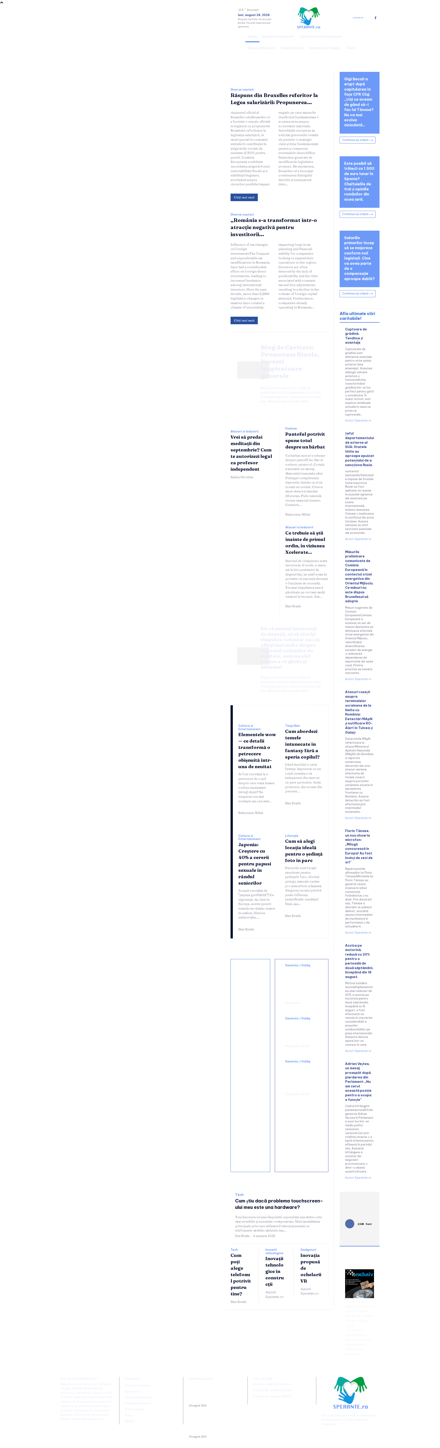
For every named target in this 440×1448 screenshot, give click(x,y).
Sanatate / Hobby (298, 965)
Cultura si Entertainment (249, 727)
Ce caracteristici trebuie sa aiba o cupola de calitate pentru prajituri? (251, 1063)
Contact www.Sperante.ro (271, 1384)
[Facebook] (375, 18)
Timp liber (292, 725)
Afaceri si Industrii (244, 431)
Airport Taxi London (358, 1316)
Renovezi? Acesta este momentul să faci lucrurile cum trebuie (251, 1020)
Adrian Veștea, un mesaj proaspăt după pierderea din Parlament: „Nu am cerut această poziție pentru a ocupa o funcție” (358, 1082)
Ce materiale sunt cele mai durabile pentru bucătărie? (251, 1152)
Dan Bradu (293, 606)
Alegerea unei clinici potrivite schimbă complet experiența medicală (300, 1076)
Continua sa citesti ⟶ (357, 140)
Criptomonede (355, 1344)
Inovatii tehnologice (274, 1251)
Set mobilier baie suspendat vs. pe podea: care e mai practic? (251, 1109)
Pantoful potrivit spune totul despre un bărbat (305, 440)
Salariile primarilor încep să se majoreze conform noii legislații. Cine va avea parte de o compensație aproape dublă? (359, 258)
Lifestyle (291, 835)
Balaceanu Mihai (297, 514)
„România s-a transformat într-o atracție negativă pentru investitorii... (274, 227)
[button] (374, 41)
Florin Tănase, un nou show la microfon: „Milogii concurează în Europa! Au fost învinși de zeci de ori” (359, 846)
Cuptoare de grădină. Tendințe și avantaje (356, 336)
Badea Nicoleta (242, 477)
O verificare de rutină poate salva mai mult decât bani (250, 982)
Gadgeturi (308, 1249)
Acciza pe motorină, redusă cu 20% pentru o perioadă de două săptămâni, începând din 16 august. (359, 961)
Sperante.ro (334, 1419)
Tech (239, 1195)
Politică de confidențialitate (272, 1390)
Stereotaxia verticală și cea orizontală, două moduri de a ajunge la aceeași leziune (300, 983)
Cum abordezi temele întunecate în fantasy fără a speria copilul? (302, 744)
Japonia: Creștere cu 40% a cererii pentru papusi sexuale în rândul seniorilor (254, 864)
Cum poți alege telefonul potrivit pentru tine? (241, 1274)
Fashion (291, 428)
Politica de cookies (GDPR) (272, 1396)
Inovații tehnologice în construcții (274, 1271)
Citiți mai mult (244, 197)
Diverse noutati (242, 89)
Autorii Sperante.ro (274, 1294)
